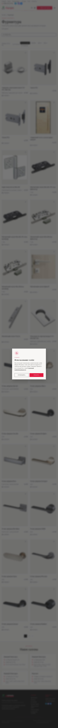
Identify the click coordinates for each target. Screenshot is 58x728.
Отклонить (21, 375)
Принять (36, 375)
